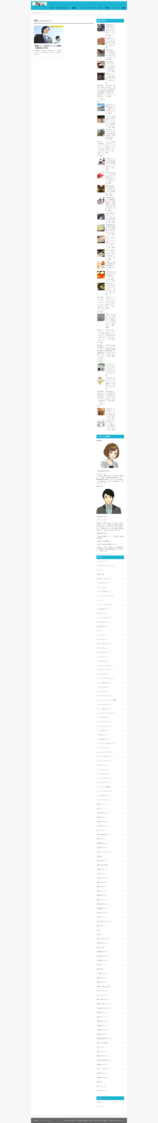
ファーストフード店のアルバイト (106, 743)
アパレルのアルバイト (103, 583)
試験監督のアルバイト (103, 1029)
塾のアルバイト (101, 830)
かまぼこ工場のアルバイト (104, 643)
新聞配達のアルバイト (103, 908)
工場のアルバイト (102, 873)
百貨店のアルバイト (102, 982)
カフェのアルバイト (102, 639)
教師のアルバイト (102, 899)
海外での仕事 (100, 947)
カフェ (100, 8)
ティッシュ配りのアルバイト (105, 708)
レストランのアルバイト (103, 800)
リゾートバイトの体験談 (103, 787)
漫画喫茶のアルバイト (103, 951)
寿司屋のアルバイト (102, 847)
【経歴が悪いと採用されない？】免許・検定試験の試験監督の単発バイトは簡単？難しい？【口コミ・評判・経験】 (110, 91)
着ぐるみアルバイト (102, 990)
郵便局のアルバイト (102, 1064)
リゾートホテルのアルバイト (105, 791)
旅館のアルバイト (102, 917)
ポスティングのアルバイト (104, 756)
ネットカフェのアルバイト (104, 726)
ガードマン (100, 630)
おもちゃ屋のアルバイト (103, 622)
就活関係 (99, 856)
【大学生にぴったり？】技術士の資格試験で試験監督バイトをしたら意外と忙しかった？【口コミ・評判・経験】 (110, 164)
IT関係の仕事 (100, 574)
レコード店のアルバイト (103, 795)
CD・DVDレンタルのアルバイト (106, 565)
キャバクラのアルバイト (103, 652)
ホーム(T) (51, 8)
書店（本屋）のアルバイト (104, 921)
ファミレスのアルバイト (103, 748)
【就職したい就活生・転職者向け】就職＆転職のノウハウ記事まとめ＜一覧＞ (110, 265)
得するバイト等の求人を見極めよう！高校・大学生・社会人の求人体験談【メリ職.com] (93, 1120)
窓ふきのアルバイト (102, 995)
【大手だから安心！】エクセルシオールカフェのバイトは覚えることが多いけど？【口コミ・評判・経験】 (110, 370)
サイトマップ (100, 1106)
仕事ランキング (101, 808)
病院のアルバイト (102, 977)
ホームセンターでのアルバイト (105, 752)
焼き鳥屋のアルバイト (103, 960)
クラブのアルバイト (102, 656)
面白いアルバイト (102, 1086)
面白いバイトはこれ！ (62, 8)
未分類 (98, 930)
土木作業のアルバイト (103, 826)
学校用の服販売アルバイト (104, 834)
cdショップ (100, 570)
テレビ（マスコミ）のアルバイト (106, 713)
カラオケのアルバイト (103, 648)
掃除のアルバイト (102, 882)
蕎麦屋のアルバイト (102, 1012)
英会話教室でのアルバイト (104, 1008)
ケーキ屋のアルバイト (103, 661)
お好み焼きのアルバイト (103, 626)
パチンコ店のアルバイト (103, 730)
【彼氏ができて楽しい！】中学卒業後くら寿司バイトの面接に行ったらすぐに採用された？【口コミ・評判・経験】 (110, 178)
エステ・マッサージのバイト (105, 604)
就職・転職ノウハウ (102, 860)
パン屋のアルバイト (102, 734)
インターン (100, 600)
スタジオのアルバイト (103, 687)
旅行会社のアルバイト (103, 912)
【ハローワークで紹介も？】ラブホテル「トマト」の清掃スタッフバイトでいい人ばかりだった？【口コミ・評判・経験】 (110, 242)
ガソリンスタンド (102, 635)
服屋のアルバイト (102, 925)
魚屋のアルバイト (102, 1090)
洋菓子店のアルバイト (103, 943)
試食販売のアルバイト (103, 1025)
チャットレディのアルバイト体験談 (107, 700)
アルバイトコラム (102, 587)
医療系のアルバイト (102, 817)
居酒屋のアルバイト (102, 869)
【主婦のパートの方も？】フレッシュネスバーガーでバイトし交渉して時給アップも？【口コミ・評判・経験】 (110, 303)
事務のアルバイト (102, 804)
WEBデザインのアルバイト (104, 578)
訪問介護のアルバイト (103, 1021)
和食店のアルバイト (102, 821)
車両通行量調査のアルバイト (105, 1038)
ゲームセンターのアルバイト (105, 665)
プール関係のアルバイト (103, 739)
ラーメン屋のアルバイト (103, 774)
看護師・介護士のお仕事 (103, 986)
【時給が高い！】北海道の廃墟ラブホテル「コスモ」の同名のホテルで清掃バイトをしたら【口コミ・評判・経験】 (110, 30)
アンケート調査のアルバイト (105, 591)
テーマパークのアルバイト (104, 704)
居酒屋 (123, 8)
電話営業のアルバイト (103, 1077)
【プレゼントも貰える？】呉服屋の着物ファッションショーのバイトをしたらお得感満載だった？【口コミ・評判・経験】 (110, 122)
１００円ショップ (102, 561)
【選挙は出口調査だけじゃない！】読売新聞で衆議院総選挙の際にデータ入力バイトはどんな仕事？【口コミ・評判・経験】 (110, 351)
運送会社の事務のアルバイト (105, 1060)
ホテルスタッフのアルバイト (105, 760)
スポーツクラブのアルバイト (105, 695)
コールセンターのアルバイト (105, 669)
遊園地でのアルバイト (103, 1056)
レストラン (115, 8)
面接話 (107, 8)
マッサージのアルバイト (103, 769)
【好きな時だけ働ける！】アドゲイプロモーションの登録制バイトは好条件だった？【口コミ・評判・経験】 (110, 383)
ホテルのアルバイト (102, 765)
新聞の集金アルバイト (103, 904)
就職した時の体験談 (102, 865)
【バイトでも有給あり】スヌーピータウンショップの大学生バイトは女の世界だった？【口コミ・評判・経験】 (110, 147)
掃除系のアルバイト (102, 886)
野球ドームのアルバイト (103, 1069)
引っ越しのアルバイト (103, 878)
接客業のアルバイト (102, 895)
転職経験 (74, 8)
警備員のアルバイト (102, 1034)
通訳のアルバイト (102, 1051)
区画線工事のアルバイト (103, 813)
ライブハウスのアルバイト (104, 778)
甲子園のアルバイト (102, 973)
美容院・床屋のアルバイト (104, 1003)
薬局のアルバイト (102, 1017)
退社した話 (100, 1047)
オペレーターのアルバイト (104, 617)
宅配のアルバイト (102, 839)
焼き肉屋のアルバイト (103, 956)
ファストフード (91, 8)
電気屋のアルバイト (102, 1073)
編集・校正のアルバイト (103, 999)
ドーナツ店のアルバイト (103, 717)
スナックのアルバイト (103, 691)
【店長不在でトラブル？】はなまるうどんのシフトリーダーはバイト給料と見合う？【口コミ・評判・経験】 (110, 289)
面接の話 (99, 1082)
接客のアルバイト (102, 891)
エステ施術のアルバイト (103, 609)
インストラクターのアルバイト (105, 596)
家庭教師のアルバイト (103, 843)
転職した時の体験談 (102, 1043)
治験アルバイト (101, 934)
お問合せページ (101, 1102)
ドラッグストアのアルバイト (105, 721)
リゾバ (81, 8)
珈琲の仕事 (100, 969)
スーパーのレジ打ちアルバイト (105, 678)
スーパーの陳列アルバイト (104, 682)
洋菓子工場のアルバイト (103, 938)
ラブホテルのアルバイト (103, 782)
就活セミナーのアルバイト (104, 852)
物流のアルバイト (102, 964)
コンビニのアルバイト (103, 674)
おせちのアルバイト (102, 613)
